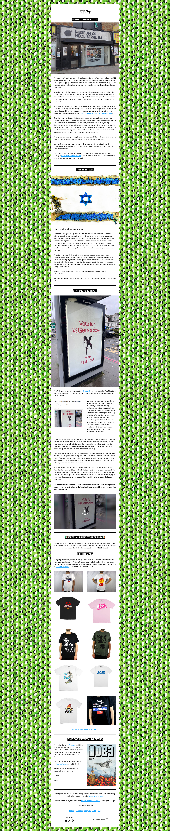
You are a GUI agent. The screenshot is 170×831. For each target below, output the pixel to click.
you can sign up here (95, 796)
